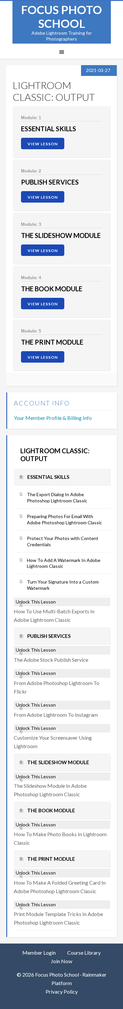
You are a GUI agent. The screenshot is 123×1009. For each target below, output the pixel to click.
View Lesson (43, 143)
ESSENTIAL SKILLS (48, 129)
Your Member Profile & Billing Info (53, 418)
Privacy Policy (62, 991)
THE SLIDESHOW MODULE (61, 235)
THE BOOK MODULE (51, 289)
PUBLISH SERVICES (50, 182)
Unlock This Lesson (36, 601)
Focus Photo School (61, 16)
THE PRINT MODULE (52, 342)
